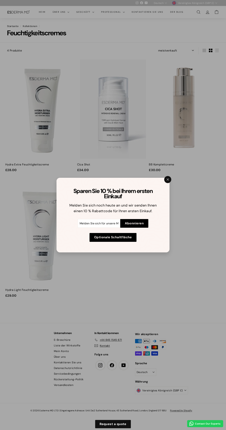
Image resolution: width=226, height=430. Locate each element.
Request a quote (113, 424)
